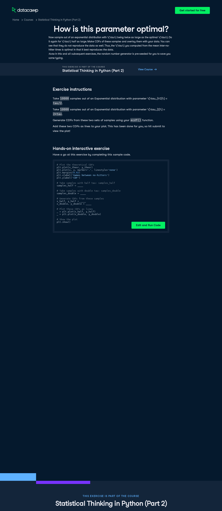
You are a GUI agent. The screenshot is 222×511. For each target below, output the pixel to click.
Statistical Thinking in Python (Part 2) (59, 19)
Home (15, 19)
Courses (28, 19)
